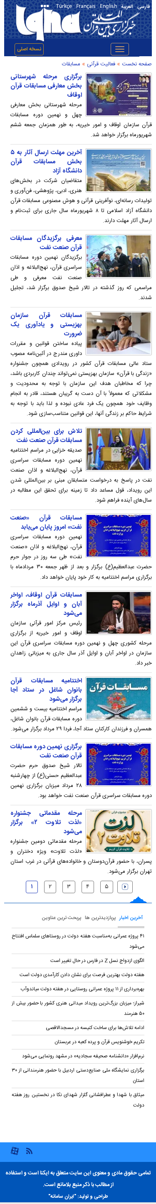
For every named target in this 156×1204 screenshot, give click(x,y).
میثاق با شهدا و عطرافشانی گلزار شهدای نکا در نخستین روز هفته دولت (78, 1100)
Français (86, 5)
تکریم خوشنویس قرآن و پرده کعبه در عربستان (99, 1042)
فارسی (143, 6)
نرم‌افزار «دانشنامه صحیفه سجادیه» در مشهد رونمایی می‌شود (83, 1056)
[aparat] (14, 1154)
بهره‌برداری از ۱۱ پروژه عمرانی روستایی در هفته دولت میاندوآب (82, 989)
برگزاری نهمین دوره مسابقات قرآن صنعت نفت (46, 751)
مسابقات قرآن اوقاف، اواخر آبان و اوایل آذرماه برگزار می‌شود (46, 604)
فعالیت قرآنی (101, 64)
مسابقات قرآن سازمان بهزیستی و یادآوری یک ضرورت (46, 325)
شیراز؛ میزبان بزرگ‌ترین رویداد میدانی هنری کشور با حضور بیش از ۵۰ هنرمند (78, 1008)
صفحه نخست (137, 64)
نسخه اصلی (29, 49)
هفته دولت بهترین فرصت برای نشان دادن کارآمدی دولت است (82, 975)
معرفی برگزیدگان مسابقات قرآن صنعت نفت (46, 243)
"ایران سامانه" (62, 1196)
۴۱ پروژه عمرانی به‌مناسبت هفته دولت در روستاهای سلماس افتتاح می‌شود (78, 941)
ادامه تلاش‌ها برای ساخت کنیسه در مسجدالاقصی (95, 1028)
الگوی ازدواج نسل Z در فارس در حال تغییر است (97, 961)
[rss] (29, 1150)
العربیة (127, 6)
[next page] (125, 887)
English (108, 5)
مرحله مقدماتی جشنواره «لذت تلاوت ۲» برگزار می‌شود (46, 823)
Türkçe (64, 5)
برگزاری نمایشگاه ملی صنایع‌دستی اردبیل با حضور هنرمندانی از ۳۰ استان (78, 1075)
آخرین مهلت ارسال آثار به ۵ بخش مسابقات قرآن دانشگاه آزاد (46, 162)
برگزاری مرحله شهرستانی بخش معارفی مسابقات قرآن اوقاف (46, 86)
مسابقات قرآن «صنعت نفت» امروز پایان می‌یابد (46, 523)
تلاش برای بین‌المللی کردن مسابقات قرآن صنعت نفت (46, 436)
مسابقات (71, 64)
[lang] (46, 6)
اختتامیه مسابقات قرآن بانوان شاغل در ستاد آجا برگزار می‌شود (46, 690)
